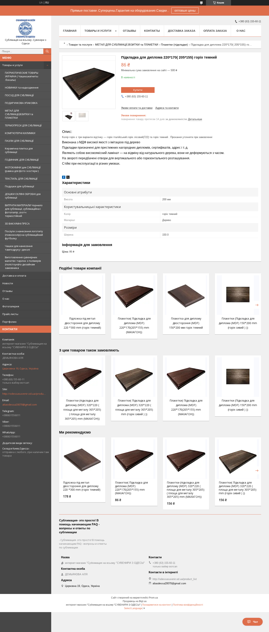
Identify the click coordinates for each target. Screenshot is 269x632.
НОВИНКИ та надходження (21, 87)
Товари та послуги (80, 44)
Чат (255, 621)
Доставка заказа (181, 30)
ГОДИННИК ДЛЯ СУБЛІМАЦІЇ (22, 159)
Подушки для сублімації (19, 186)
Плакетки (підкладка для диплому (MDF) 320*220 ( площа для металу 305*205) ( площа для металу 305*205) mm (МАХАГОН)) (82, 409)
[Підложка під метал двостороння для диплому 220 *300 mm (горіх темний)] (82, 295)
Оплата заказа (215, 30)
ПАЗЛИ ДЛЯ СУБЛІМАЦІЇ (19, 141)
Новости (7, 283)
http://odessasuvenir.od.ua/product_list (24, 393)
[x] (68, 177)
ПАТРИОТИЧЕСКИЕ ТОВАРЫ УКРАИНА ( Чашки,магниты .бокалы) (21, 76)
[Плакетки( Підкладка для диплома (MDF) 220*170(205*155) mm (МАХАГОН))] (134, 295)
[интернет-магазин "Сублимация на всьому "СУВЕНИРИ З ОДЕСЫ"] (25, 28)
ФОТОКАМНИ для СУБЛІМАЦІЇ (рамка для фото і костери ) (23, 169)
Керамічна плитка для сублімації (19, 150)
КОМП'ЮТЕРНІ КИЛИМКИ (20, 133)
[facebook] (63, 177)
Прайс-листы (10, 314)
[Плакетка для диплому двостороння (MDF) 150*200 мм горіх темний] (186, 295)
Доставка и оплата (14, 275)
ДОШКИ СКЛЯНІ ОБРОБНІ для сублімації (23, 195)
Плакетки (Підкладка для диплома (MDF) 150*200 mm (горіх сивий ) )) (238, 323)
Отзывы (7, 291)
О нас (5, 298)
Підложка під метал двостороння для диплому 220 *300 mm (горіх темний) (82, 323)
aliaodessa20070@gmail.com (19, 404)
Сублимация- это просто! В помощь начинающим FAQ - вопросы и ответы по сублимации (83, 543)
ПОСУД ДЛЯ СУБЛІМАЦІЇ (19, 95)
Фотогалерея (10, 306)
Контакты (152, 30)
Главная (69, 30)
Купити (137, 90)
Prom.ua (153, 597)
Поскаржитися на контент (156, 604)
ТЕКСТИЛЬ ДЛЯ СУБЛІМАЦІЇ (21, 178)
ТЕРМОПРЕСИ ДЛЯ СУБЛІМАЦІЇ (23, 125)
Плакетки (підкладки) (174, 44)
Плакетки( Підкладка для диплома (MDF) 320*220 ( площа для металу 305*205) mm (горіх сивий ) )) (237, 488)
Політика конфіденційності (188, 604)
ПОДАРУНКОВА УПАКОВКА (21, 103)
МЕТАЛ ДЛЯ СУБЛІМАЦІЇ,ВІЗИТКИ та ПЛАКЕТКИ (19, 114)
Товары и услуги (12, 65)
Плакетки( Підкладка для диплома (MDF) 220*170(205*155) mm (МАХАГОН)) (131, 488)
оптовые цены (185, 10)
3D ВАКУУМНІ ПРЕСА (17, 223)
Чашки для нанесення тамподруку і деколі (18, 247)
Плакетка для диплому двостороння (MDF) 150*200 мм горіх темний (186, 323)
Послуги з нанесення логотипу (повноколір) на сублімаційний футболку (24, 234)
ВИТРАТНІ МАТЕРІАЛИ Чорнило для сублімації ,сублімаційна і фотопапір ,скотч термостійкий (24, 210)
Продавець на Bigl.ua (135, 601)
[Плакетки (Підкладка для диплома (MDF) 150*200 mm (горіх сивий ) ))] (238, 295)
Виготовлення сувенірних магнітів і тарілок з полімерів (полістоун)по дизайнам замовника (23, 262)
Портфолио (9, 321)
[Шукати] (47, 51)
